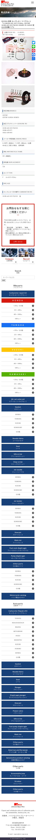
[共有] (34, 59)
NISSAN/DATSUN (18, 623)
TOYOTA (18, 618)
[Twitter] (34, 43)
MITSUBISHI (18, 631)
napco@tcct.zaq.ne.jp (21, 834)
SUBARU (18, 648)
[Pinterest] (34, 51)
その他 (18, 432)
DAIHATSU (18, 640)
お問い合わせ (18, 241)
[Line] (34, 47)
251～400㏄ (18, 310)
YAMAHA (18, 325)
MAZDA (18, 627)
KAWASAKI (18, 374)
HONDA (18, 300)
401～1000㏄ (18, 314)
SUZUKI (18, 350)
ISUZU (18, 635)
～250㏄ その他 (18, 305)
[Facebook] (34, 55)
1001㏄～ (18, 318)
